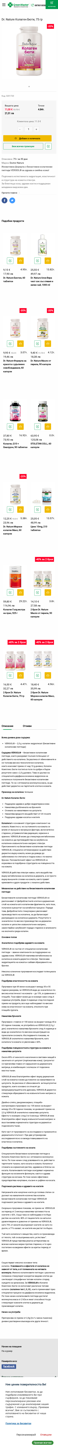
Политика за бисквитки (18, 1423)
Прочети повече (10, 193)
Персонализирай (26, 1434)
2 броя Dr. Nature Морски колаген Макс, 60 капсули (42, 696)
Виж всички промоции (23, 146)
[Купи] (20, 260)
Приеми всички (43, 1442)
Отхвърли (46, 1434)
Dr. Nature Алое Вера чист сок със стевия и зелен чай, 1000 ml (42, 281)
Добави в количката (29, 138)
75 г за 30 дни (20, 159)
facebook (9, 1366)
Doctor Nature (17, 163)
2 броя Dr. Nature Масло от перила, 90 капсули (41, 613)
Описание (7, 725)
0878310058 (40, 5)
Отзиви (27, 725)
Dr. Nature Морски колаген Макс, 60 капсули (12, 530)
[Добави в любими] (10, 260)
